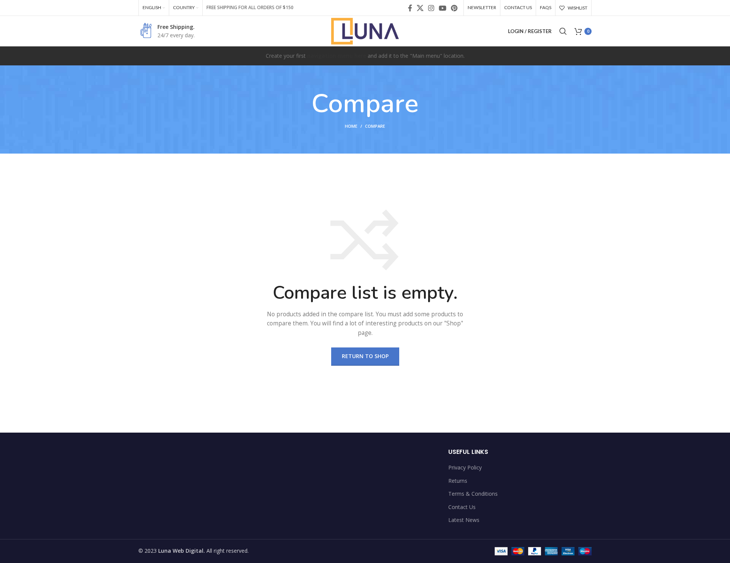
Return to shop (365, 356)
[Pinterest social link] (454, 8)
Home (351, 126)
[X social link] (420, 8)
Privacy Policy (465, 467)
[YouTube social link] (442, 8)
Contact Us (462, 507)
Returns (457, 480)
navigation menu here (336, 55)
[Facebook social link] (410, 8)
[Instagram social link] (431, 8)
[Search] (563, 31)
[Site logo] (365, 30)
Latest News (463, 519)
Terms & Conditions (473, 493)
